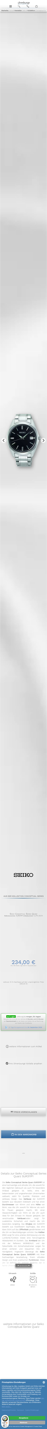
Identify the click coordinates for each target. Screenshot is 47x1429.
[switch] (5, 1425)
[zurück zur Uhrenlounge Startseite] (23, 2)
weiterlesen (23, 1266)
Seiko (20, 10)
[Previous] (3, 440)
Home (7, 10)
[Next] (43, 440)
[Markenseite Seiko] (23, 880)
